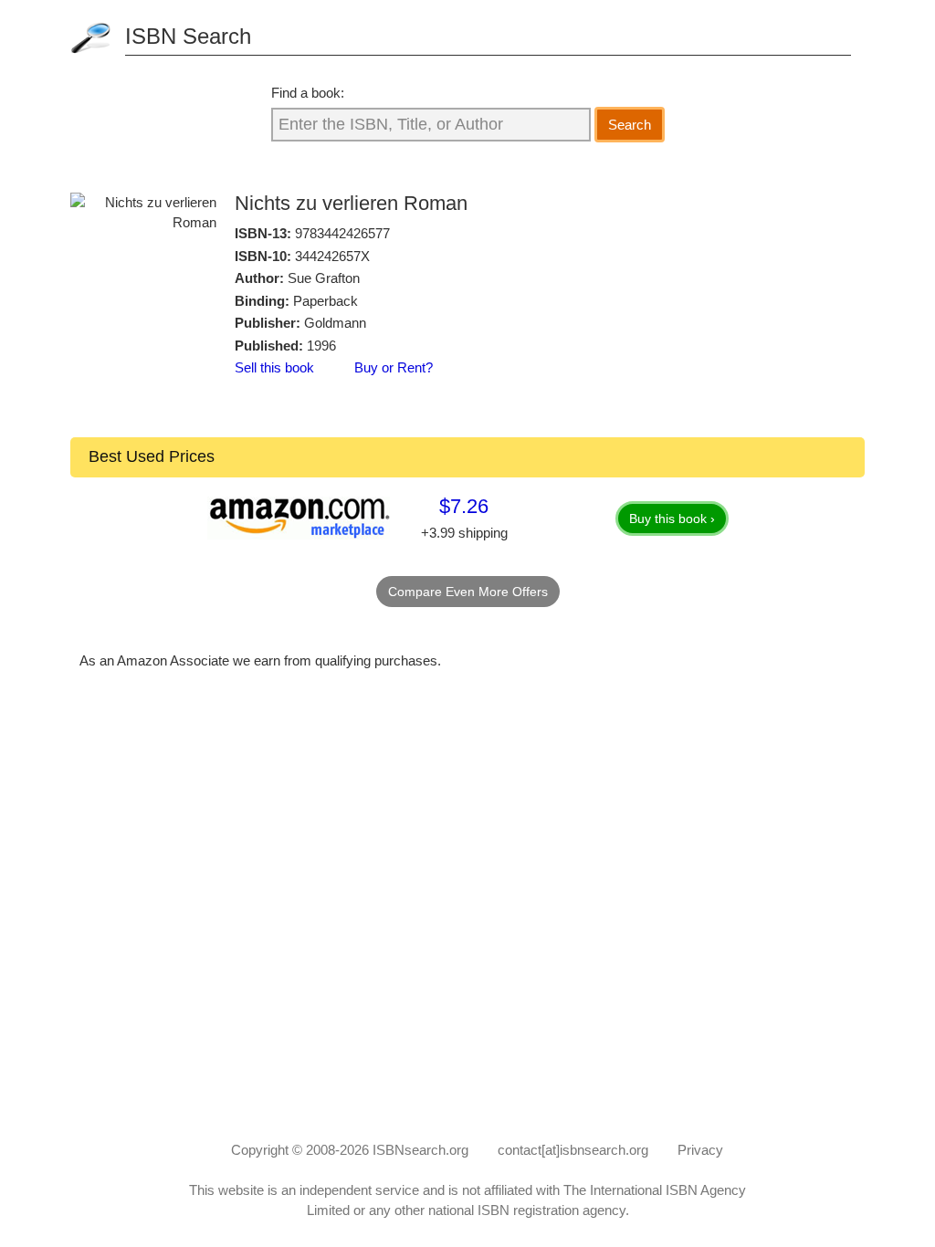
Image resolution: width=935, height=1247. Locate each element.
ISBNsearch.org (420, 1150)
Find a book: (307, 92)
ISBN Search (188, 36)
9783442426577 (342, 233)
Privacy (700, 1150)
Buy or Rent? (393, 367)
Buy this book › (672, 518)
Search (629, 124)
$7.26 (464, 506)
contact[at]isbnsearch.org (573, 1150)
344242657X (332, 256)
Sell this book (274, 367)
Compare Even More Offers (468, 591)
